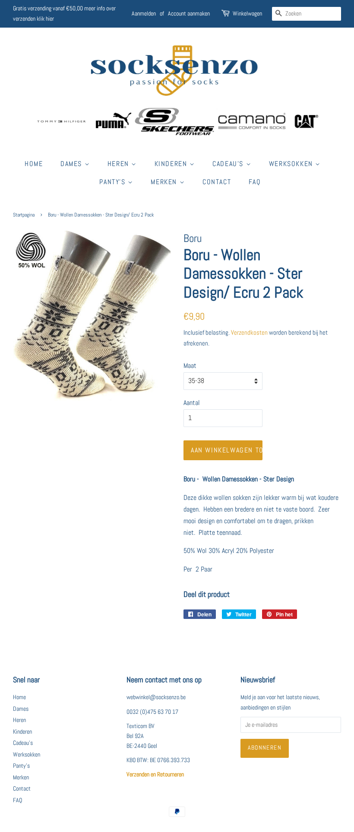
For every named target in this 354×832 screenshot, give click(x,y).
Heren (119, 163)
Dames (72, 163)
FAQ (255, 181)
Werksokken (292, 163)
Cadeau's (229, 163)
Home (34, 163)
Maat (189, 365)
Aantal (191, 402)
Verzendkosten (249, 332)
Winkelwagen (247, 13)
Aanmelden (144, 13)
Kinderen (172, 163)
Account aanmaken (189, 13)
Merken (165, 181)
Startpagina (24, 214)
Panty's (113, 181)
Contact (216, 181)
